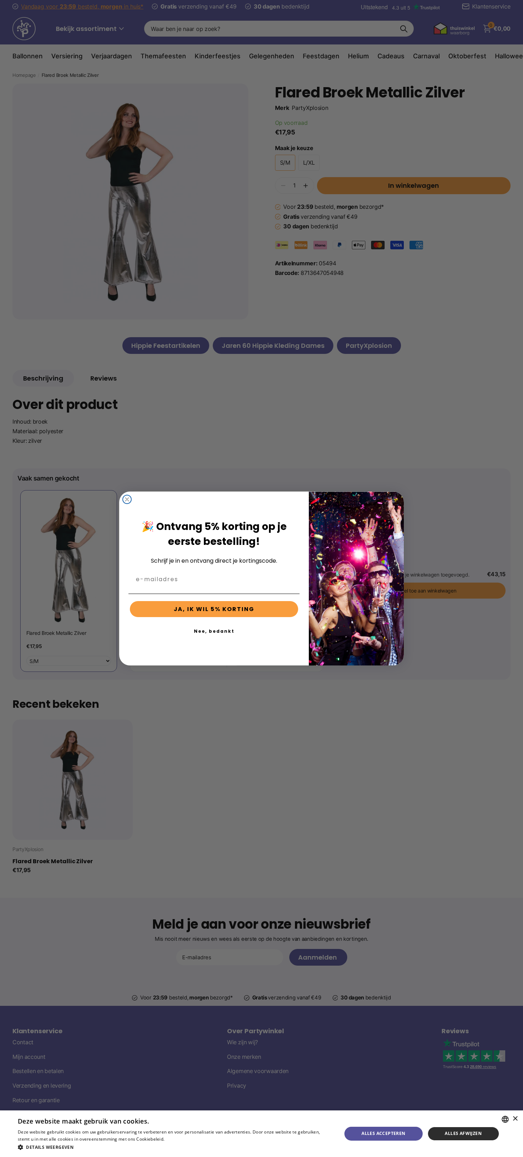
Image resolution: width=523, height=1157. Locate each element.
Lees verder (178, 1139)
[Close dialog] (127, 499)
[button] (175, 1147)
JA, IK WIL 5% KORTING (214, 609)
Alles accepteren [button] (383, 1133)
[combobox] (505, 1119)
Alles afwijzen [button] (463, 1133)
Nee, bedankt (214, 631)
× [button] (515, 1118)
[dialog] (261, 1133)
